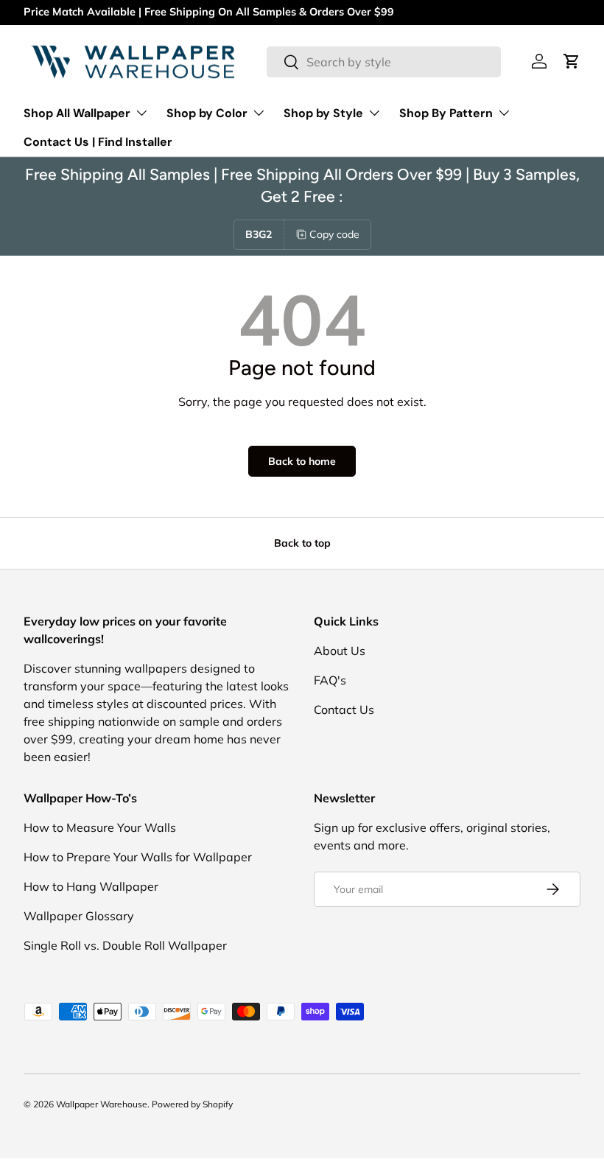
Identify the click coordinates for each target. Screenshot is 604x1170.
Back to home (302, 461)
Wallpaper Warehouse (101, 1104)
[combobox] (384, 61)
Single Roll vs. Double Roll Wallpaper (125, 945)
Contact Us (344, 709)
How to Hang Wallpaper (91, 886)
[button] (571, 61)
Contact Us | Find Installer (98, 142)
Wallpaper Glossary (79, 915)
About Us (339, 650)
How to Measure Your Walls (100, 827)
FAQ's (330, 680)
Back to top (302, 543)
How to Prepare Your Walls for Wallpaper (138, 857)
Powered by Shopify (192, 1104)
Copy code (334, 234)
